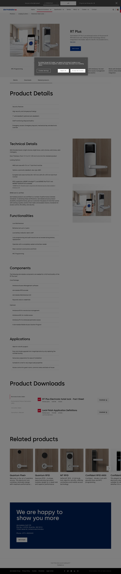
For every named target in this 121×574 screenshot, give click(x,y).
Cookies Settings (44, 70)
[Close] (85, 59)
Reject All (63, 70)
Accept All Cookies (78, 70)
